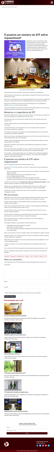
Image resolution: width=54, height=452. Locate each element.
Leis (31, 256)
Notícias (7, 256)
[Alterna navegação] (52, 2)
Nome (6, 281)
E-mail (6, 287)
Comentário (7, 264)
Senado (41, 256)
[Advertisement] (27, 23)
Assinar (27, 433)
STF (45, 256)
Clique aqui (12, 105)
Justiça (27, 256)
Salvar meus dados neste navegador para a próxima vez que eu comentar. (23, 292)
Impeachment (20, 256)
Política (36, 256)
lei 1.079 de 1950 (13, 167)
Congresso (12, 256)
